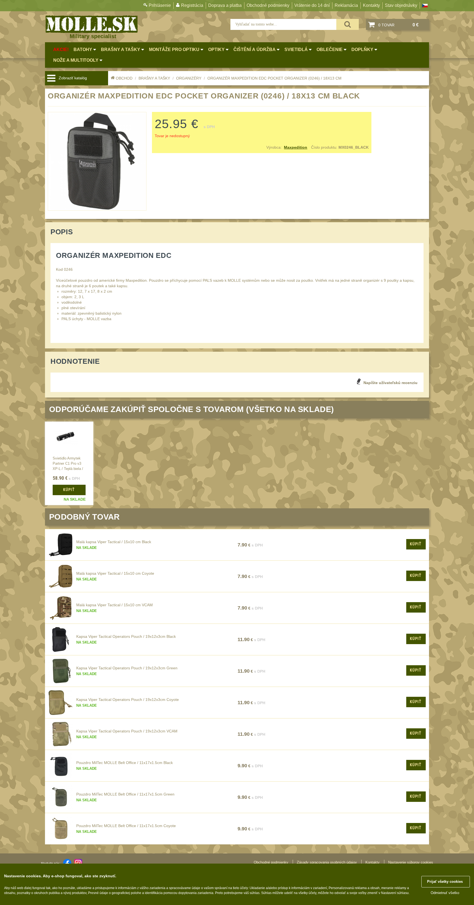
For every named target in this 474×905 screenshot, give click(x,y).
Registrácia (192, 5)
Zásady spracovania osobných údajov (327, 862)
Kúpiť (416, 544)
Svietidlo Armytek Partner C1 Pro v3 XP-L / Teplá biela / (68, 463)
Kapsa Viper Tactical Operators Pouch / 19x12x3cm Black (126, 636)
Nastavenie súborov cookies (410, 862)
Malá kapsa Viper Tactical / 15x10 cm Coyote (115, 573)
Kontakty (371, 5)
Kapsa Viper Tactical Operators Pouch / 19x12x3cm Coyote (127, 699)
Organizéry (188, 78)
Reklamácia (346, 5)
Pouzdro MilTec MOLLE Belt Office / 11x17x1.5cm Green (125, 794)
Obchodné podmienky (268, 5)
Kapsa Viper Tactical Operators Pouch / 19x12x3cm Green (126, 668)
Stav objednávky (401, 5)
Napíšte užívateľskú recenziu (390, 382)
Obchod (124, 78)
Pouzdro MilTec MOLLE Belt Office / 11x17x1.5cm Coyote (126, 826)
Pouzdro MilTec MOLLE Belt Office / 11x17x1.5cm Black (124, 762)
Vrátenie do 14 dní (312, 5)
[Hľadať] (347, 24)
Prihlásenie (160, 5)
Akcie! (61, 49)
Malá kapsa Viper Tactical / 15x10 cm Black (113, 542)
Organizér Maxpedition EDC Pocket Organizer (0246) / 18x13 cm (274, 78)
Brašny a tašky (154, 78)
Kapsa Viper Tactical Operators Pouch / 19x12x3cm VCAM (126, 731)
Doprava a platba (225, 5)
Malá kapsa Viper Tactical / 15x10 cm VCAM (114, 605)
